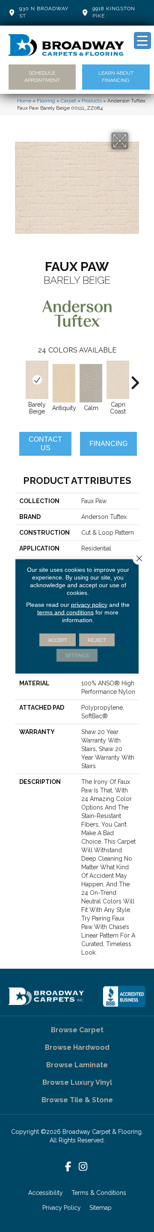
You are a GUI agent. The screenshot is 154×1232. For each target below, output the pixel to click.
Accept (57, 640)
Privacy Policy (61, 1207)
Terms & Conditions (98, 1192)
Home (24, 101)
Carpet (68, 101)
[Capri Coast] (117, 379)
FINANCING (108, 443)
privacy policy (89, 604)
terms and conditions (65, 612)
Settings (77, 655)
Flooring (46, 101)
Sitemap (100, 1207)
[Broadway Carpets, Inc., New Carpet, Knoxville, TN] (124, 996)
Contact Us (45, 443)
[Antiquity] (63, 383)
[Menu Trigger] (142, 40)
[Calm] (90, 383)
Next (134, 378)
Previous (19, 378)
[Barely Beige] (37, 379)
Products (92, 101)
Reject (97, 640)
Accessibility (45, 1192)
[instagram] (83, 1167)
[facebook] (68, 1167)
